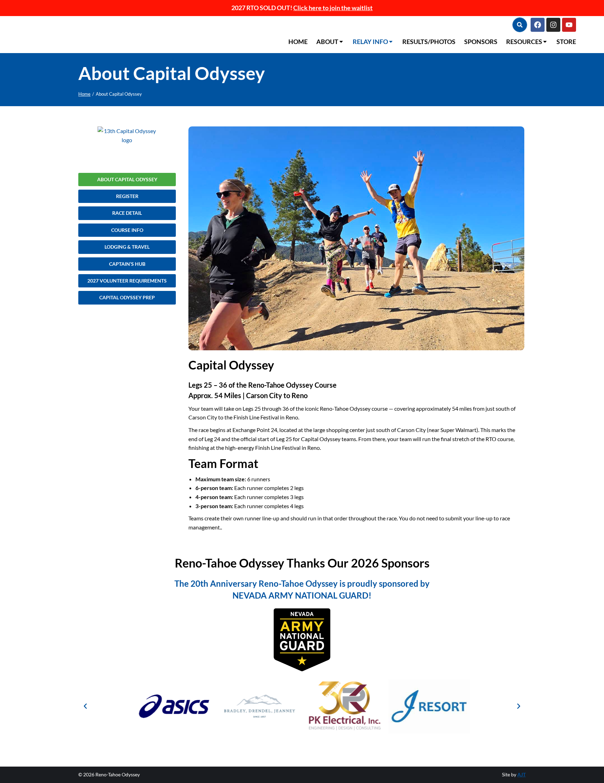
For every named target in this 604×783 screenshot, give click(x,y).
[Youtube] (569, 25)
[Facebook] (538, 25)
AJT (521, 774)
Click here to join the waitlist (333, 8)
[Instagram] (553, 25)
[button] (85, 706)
